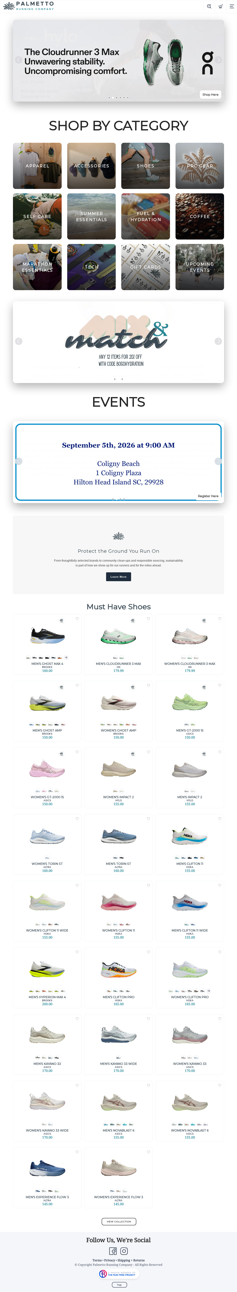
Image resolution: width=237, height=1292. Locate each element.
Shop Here (210, 94)
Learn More (119, 576)
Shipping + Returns (131, 1260)
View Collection (119, 1221)
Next (218, 60)
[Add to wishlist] (77, 619)
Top (119, 1284)
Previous (18, 60)
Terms (97, 1260)
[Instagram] (124, 1251)
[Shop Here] (118, 342)
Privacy (109, 1260)
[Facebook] (112, 1251)
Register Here (208, 496)
